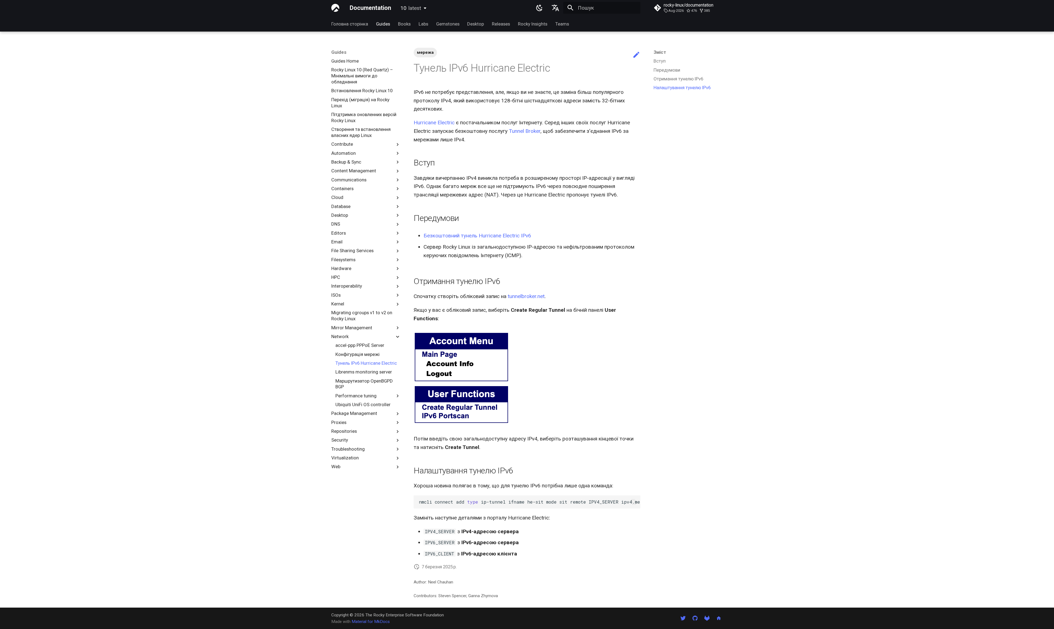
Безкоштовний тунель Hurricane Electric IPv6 (477, 235)
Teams (562, 24)
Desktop (475, 24)
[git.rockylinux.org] (707, 618)
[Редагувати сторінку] (636, 55)
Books (404, 24)
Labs (423, 24)
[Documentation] (335, 8)
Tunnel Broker (524, 131)
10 (410, 8)
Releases (501, 24)
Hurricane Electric (434, 122)
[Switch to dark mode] (539, 8)
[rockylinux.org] (718, 618)
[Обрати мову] (555, 8)
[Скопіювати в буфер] (634, 502)
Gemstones (447, 24)
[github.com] (695, 618)
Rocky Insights (532, 24)
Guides (383, 24)
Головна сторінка (349, 24)
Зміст (660, 52)
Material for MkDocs (371, 621)
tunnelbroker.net (526, 296)
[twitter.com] (683, 618)
